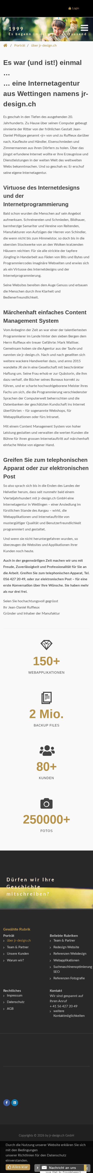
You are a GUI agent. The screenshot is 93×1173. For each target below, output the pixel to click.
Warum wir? (15, 960)
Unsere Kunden (18, 953)
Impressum (14, 995)
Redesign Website (66, 947)
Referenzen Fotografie (69, 978)
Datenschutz (15, 1002)
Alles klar (19, 1167)
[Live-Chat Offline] (63, 1168)
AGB (10, 1008)
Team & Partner (18, 947)
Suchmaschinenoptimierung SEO (72, 969)
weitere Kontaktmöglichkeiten (69, 1013)
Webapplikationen (66, 960)
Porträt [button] (19, 45)
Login (75, 8)
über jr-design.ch (19, 940)
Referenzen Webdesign (69, 953)
